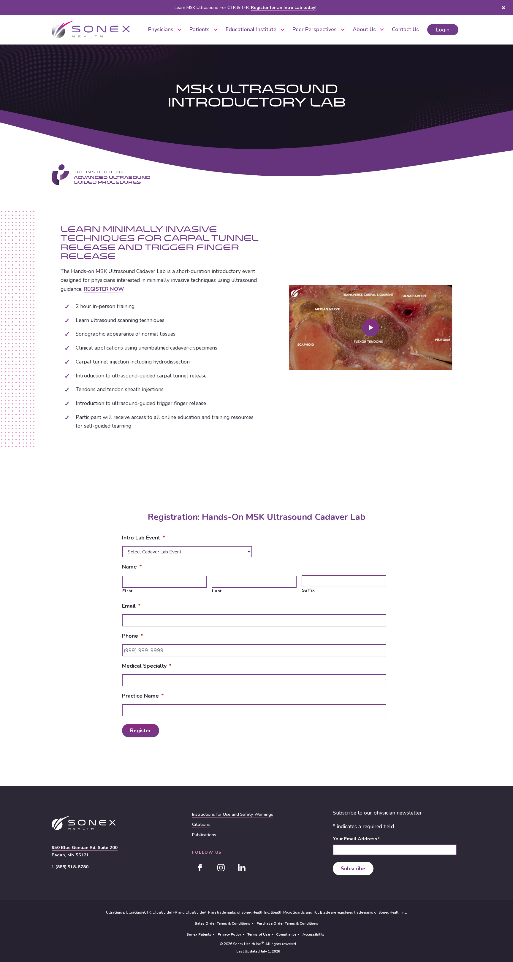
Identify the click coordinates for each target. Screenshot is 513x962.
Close (503, 7)
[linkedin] (241, 867)
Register (140, 730)
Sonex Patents (198, 934)
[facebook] (200, 867)
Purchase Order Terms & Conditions (287, 923)
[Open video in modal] (370, 327)
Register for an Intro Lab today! (283, 7)
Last (217, 591)
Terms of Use (258, 934)
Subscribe (353, 868)
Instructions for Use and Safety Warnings (232, 814)
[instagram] (220, 867)
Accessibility (313, 934)
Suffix (308, 590)
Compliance (286, 934)
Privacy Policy (229, 934)
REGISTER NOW (104, 289)
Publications (204, 835)
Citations (201, 824)
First (127, 591)
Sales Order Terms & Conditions (222, 923)
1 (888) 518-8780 (70, 867)
